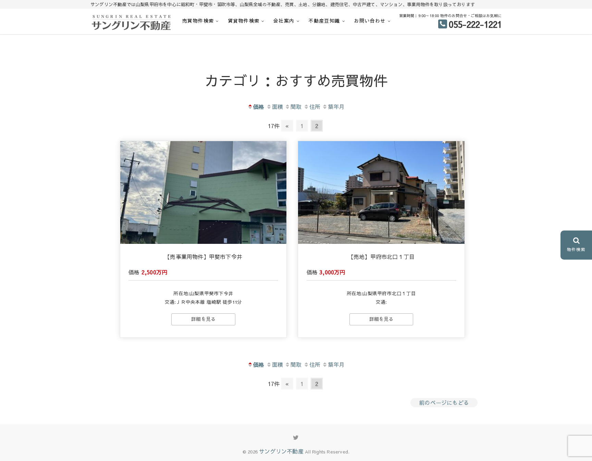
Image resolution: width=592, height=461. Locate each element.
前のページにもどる (444, 402)
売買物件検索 (198, 20)
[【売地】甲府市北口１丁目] (381, 192)
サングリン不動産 (281, 451)
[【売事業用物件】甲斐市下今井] (203, 192)
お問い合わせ (369, 20)
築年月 (336, 106)
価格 (258, 106)
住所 (314, 106)
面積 (277, 106)
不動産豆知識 (324, 20)
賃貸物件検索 (243, 20)
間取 (296, 106)
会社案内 (284, 20)
